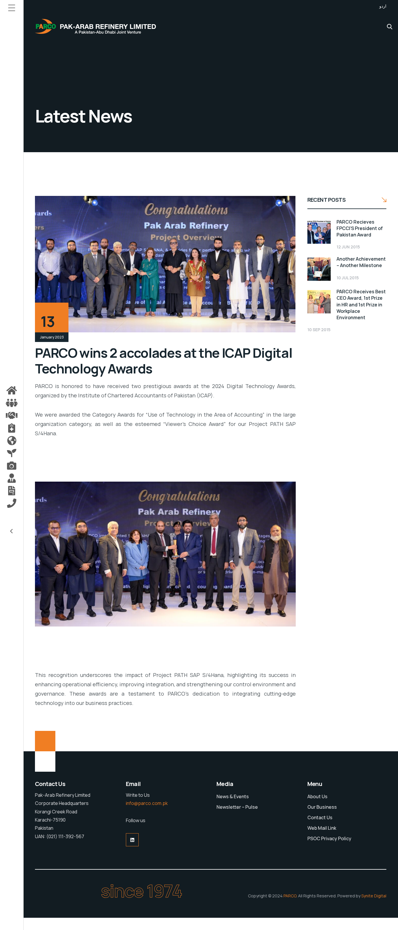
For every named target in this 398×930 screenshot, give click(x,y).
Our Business (322, 807)
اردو (382, 6)
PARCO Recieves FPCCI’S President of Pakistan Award (360, 228)
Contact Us (319, 817)
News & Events (232, 796)
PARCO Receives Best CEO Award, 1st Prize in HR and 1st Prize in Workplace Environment (361, 304)
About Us (317, 796)
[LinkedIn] (132, 840)
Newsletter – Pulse (237, 807)
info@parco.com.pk (147, 803)
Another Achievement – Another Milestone (361, 262)
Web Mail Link (321, 828)
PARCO (289, 896)
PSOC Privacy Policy (329, 838)
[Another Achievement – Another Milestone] (319, 269)
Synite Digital (373, 896)
